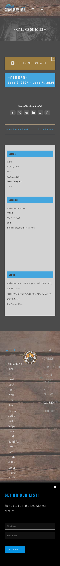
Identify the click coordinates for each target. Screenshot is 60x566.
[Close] (55, 487)
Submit (14, 549)
